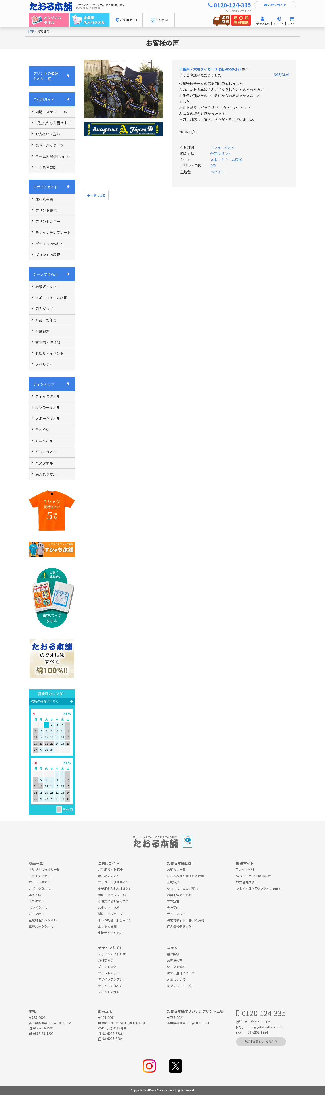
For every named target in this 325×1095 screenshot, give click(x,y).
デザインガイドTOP (112, 954)
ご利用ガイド (43, 99)
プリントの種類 (47, 254)
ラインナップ (43, 384)
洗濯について (176, 979)
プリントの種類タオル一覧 (45, 76)
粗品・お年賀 (46, 320)
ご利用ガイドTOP (110, 869)
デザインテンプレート (53, 232)
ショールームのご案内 (182, 888)
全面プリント (220, 153)
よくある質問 (46, 167)
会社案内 (173, 907)
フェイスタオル (47, 396)
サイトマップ (176, 914)
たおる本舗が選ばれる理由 (185, 876)
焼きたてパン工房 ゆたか (253, 876)
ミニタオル (44, 440)
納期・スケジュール (51, 111)
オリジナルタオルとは (113, 882)
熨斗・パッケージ (49, 145)
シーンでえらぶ (45, 274)
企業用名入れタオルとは (115, 888)
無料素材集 (44, 199)
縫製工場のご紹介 (179, 895)
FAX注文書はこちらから (260, 1041)
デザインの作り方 (49, 243)
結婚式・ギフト (47, 286)
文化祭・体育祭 (47, 342)
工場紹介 (173, 882)
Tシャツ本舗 (245, 869)
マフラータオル (47, 407)
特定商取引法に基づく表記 (185, 920)
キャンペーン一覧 (179, 985)
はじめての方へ (109, 876)
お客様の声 (174, 960)
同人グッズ (44, 308)
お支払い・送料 (47, 134)
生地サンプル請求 (110, 933)
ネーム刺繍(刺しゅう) (52, 156)
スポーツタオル (47, 418)
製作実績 (173, 954)
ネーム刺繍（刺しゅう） (115, 920)
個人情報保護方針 (179, 926)
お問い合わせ (277, 4)
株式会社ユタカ (247, 882)
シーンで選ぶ (176, 966)
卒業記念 (42, 331)
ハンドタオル (46, 451)
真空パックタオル (41, 926)
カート (291, 23)
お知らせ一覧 (176, 869)
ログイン (278, 23)
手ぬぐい (42, 429)
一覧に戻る (98, 195)
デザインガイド (45, 186)
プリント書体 (46, 210)
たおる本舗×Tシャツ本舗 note (258, 888)
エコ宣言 (173, 901)
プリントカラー (47, 221)
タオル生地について (181, 973)
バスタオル (44, 463)
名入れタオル (46, 474)
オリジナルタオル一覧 (44, 869)
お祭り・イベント (49, 353)
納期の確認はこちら (45, 701)
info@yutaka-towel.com (266, 1027)
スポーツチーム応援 (51, 297)
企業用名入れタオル (43, 920)
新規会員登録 (262, 23)
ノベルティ (44, 364)
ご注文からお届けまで (53, 122)
